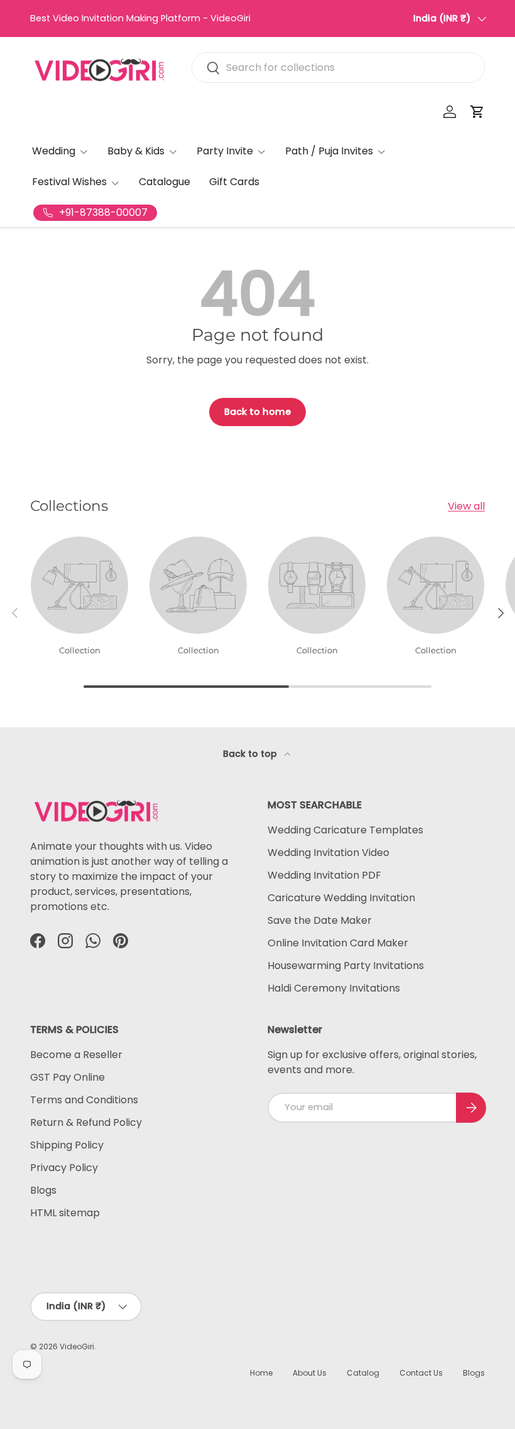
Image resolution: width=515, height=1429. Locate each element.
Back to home (257, 411)
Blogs (43, 1190)
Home (261, 1372)
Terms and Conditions (84, 1100)
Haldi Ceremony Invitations (334, 988)
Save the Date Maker (320, 920)
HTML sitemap (65, 1213)
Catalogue (164, 181)
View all (466, 506)
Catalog (363, 1372)
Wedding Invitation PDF (324, 875)
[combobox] (338, 67)
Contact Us (421, 1372)
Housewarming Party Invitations (346, 965)
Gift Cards (234, 181)
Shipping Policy (67, 1145)
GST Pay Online (67, 1077)
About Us (310, 1372)
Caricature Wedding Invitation (341, 898)
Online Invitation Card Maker (338, 943)
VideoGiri (77, 1346)
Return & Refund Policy (86, 1122)
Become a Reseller (76, 1054)
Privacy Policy (64, 1167)
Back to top (251, 753)
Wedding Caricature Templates (345, 830)
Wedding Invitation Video (328, 852)
